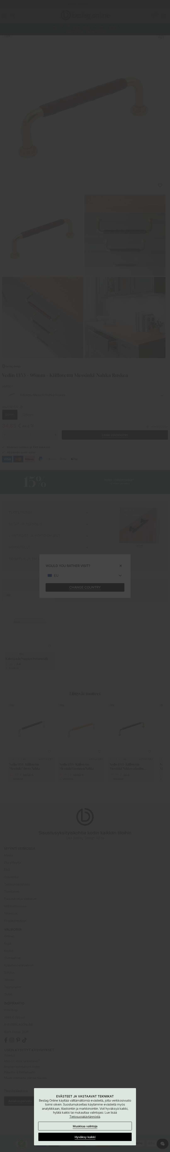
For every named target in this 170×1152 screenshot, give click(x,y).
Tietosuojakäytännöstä (84, 1116)
